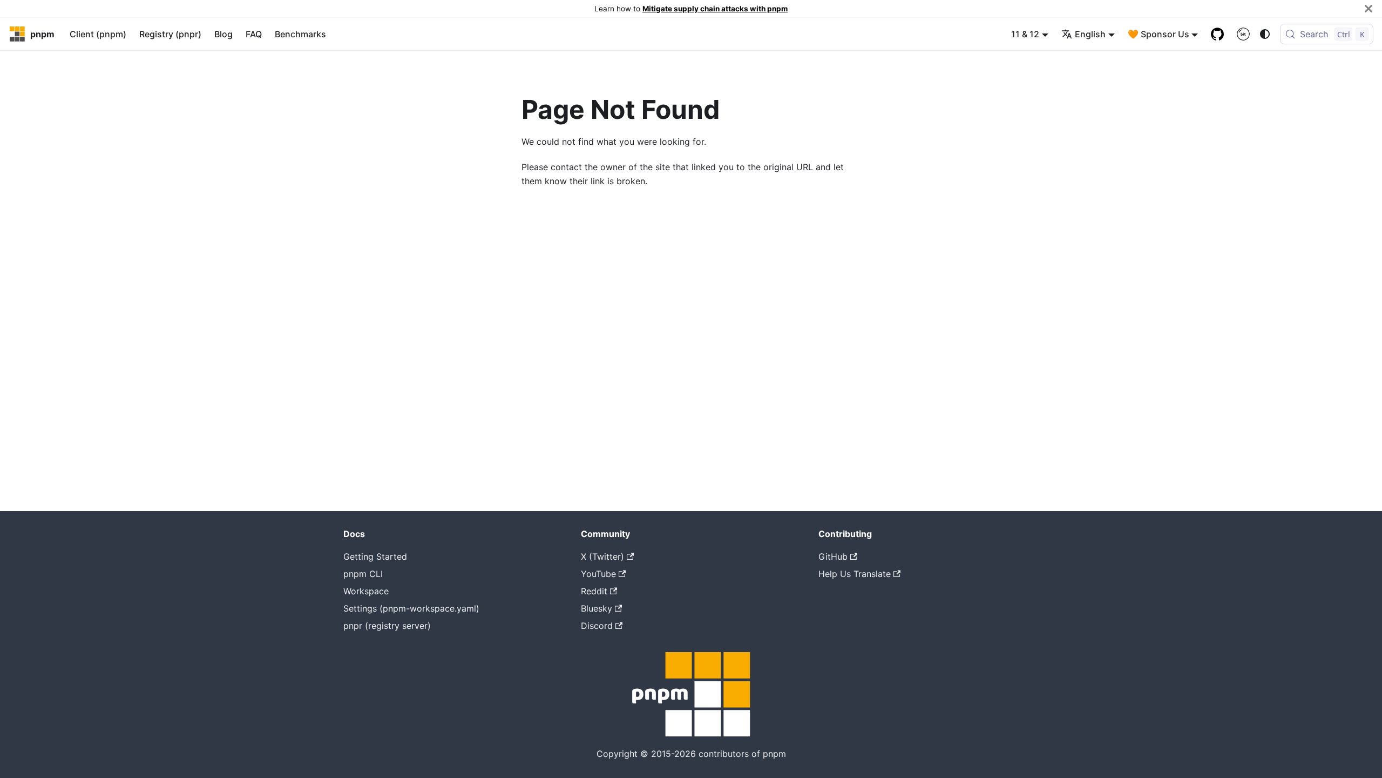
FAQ (254, 34)
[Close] (1368, 8)
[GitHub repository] (1217, 34)
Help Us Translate (854, 573)
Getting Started (375, 556)
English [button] (1090, 34)
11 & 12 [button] (1025, 34)
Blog (223, 34)
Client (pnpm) (98, 34)
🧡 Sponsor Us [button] (1158, 34)
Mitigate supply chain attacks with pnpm (715, 8)
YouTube (598, 573)
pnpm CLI (363, 573)
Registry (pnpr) (170, 34)
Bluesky (596, 608)
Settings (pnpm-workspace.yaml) (411, 608)
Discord (597, 625)
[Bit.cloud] (1243, 34)
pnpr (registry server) (387, 625)
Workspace (366, 591)
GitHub (833, 556)
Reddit (594, 591)
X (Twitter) (602, 556)
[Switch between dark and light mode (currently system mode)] (1264, 34)
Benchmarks (300, 34)
